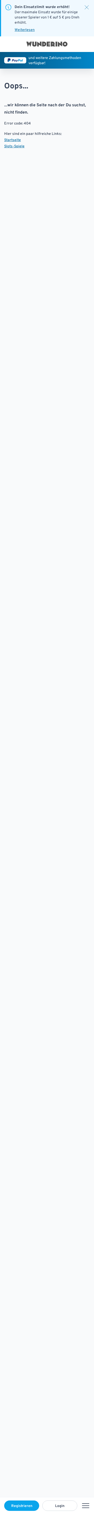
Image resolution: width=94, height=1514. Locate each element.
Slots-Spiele (14, 146)
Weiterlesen (25, 29)
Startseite (12, 139)
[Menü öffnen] (85, 1505)
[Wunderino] (47, 44)
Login (59, 1505)
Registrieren (21, 1505)
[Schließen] (87, 7)
